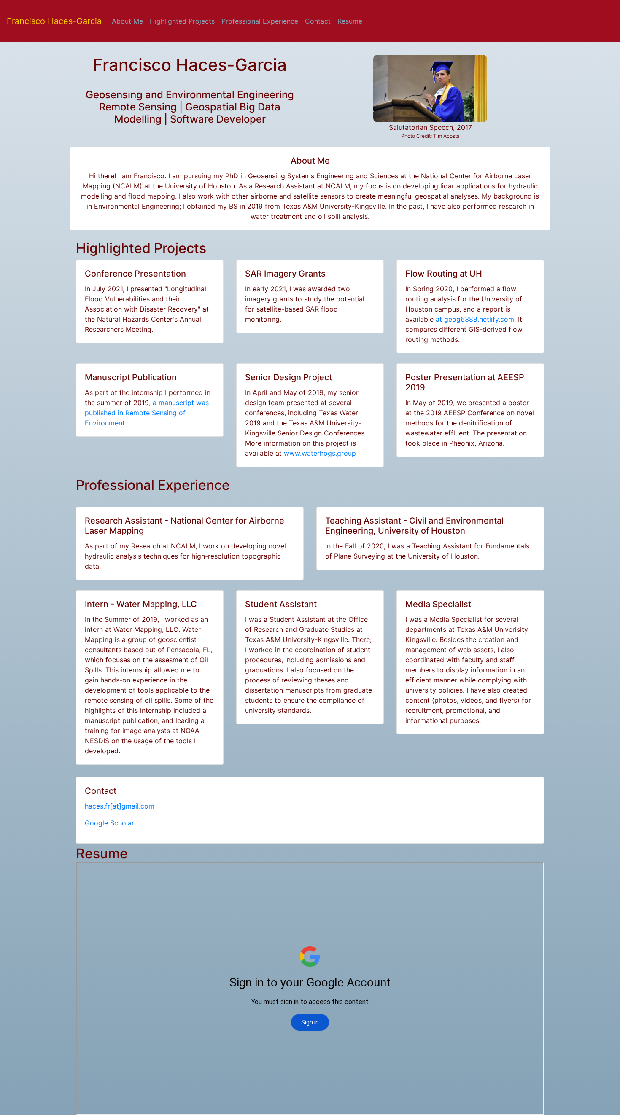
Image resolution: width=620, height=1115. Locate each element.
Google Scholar (109, 823)
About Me (129, 20)
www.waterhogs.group (320, 453)
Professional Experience (259, 21)
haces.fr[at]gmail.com (119, 806)
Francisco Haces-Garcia (54, 21)
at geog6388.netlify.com (475, 319)
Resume (349, 21)
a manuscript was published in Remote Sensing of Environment (147, 412)
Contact (318, 21)
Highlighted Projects (182, 21)
